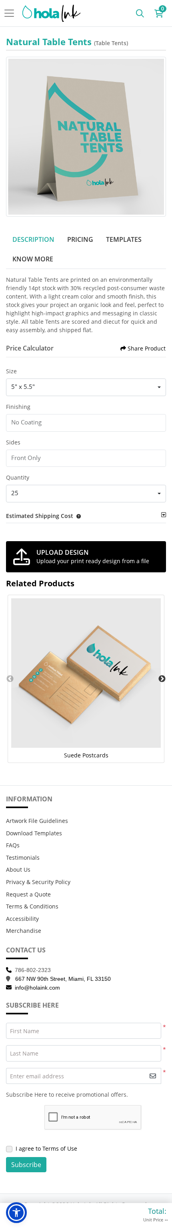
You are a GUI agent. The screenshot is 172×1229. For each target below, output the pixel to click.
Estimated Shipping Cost (39, 516)
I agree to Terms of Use (46, 1148)
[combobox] (86, 387)
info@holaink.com (37, 987)
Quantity (17, 477)
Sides (13, 442)
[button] (77, 516)
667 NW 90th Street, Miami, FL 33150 (63, 979)
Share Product (147, 348)
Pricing (80, 239)
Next (162, 679)
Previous (10, 679)
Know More (32, 259)
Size (11, 371)
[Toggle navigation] (11, 13)
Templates (124, 239)
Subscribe (26, 1164)
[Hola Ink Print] (52, 13)
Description (33, 239)
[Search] (140, 13)
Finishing (18, 406)
